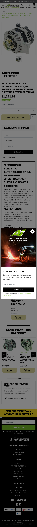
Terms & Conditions (25, 294)
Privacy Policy (7, 295)
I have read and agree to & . (17, 294)
